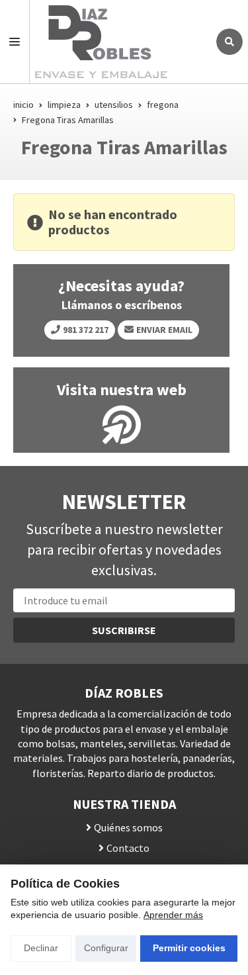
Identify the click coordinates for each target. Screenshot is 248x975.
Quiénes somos (128, 827)
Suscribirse (124, 630)
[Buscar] (229, 41)
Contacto (127, 848)
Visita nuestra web (121, 390)
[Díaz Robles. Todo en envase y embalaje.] (119, 41)
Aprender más (173, 914)
